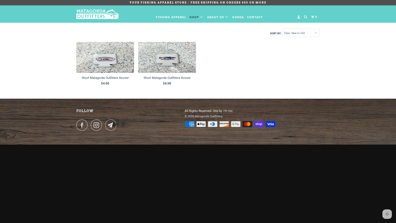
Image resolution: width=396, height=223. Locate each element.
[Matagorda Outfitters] (97, 14)
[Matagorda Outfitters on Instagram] (97, 125)
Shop (195, 17)
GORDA (238, 17)
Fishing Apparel (171, 17)
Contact (255, 17)
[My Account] (299, 17)
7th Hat (228, 111)
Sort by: (276, 33)
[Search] (306, 17)
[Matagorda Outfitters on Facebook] (83, 125)
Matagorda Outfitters (208, 116)
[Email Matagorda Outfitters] (112, 125)
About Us (216, 17)
